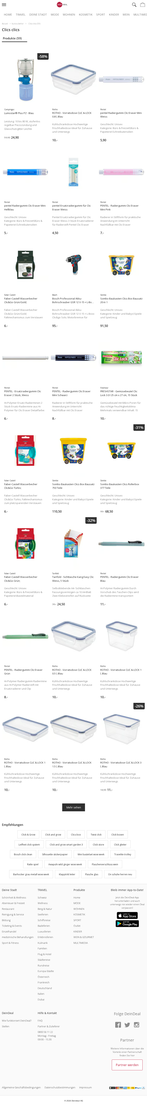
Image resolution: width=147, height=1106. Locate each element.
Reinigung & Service (13, 914)
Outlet (77, 925)
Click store (98, 844)
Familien (42, 948)
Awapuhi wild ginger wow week (65, 864)
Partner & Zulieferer (49, 1026)
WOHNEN (79, 909)
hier (133, 1055)
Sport (100, 14)
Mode (55, 14)
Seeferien (43, 914)
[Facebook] (118, 1025)
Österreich (43, 977)
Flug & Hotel (44, 954)
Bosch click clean (23, 854)
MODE (77, 903)
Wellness (43, 903)
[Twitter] (127, 1025)
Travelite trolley (122, 854)
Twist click (96, 834)
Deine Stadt (38, 14)
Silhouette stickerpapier (55, 854)
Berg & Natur (45, 909)
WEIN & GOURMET (84, 937)
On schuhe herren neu (120, 874)
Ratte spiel (32, 864)
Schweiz (42, 897)
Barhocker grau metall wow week (31, 874)
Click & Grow (28, 834)
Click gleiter (120, 844)
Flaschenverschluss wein (105, 864)
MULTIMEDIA (81, 943)
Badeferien (44, 925)
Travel (20, 14)
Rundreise (43, 965)
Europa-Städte (46, 971)
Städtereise (44, 959)
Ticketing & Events (12, 925)
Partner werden (127, 1065)
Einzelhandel (9, 931)
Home (8, 14)
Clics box (76, 834)
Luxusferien (44, 931)
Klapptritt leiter (67, 874)
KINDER (78, 931)
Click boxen (117, 834)
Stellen (5, 1026)
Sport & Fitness (10, 943)
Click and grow (53, 834)
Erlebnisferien (45, 937)
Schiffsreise (44, 920)
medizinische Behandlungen (18, 937)
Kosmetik (85, 14)
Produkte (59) (12, 38)
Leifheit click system (29, 844)
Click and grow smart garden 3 (66, 844)
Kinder (114, 14)
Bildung (6, 920)
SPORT (77, 920)
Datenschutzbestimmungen (60, 1087)
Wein (126, 14)
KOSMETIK (79, 914)
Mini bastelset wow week (91, 854)
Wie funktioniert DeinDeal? (16, 1020)
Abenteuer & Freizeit (13, 903)
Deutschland (45, 988)
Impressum (85, 1087)
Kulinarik (42, 943)
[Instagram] (136, 1025)
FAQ (40, 1020)
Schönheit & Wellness (14, 897)
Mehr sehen (73, 807)
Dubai (41, 999)
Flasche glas (91, 874)
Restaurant (8, 909)
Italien (41, 993)
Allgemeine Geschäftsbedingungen (21, 1087)
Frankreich (44, 982)
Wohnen (69, 14)
